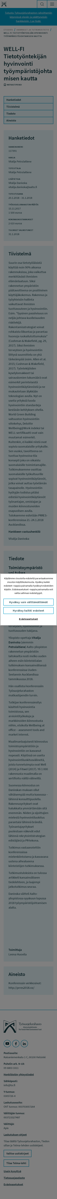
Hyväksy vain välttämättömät (28, 602)
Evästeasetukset (28, 618)
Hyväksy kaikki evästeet (28, 610)
